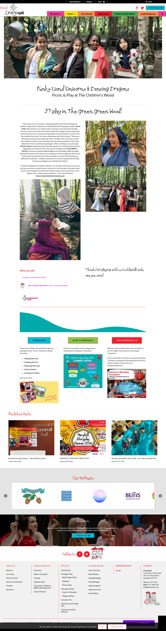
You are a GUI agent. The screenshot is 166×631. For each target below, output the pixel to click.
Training (37, 578)
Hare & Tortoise (94, 570)
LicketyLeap (65, 570)
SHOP (118, 571)
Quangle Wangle (94, 578)
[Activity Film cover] (39, 382)
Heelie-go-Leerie (94, 589)
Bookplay (65, 581)
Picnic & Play (67, 585)
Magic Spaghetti (94, 586)
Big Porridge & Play (69, 577)
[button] (162, 13)
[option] (33, 496)
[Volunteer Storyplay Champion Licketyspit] (126, 370)
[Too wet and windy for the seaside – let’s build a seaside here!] (134, 437)
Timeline (9, 586)
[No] (163, 627)
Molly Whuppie (94, 582)
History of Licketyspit (14, 582)
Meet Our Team (12, 578)
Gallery (34, 437)
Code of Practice (40, 592)
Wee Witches (93, 574)
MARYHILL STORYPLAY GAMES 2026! (79, 437)
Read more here (117, 627)
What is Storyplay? (41, 574)
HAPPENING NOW (123, 566)
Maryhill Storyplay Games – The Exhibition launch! (28, 437)
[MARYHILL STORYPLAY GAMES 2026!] (83, 437)
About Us (9, 570)
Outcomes (37, 570)
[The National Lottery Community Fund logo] (30, 293)
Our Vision (10, 574)
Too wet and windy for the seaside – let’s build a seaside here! (131, 437)
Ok (102, 627)
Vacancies (10, 589)
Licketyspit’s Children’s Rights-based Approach (42, 587)
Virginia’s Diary (39, 582)
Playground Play (68, 596)
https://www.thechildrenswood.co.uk (50, 176)
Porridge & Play (67, 574)
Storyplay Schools (67, 589)
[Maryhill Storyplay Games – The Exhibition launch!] (31, 437)
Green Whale (93, 593)
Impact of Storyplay (69, 592)
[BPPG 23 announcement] (83, 355)
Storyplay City (66, 600)
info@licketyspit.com (151, 587)
